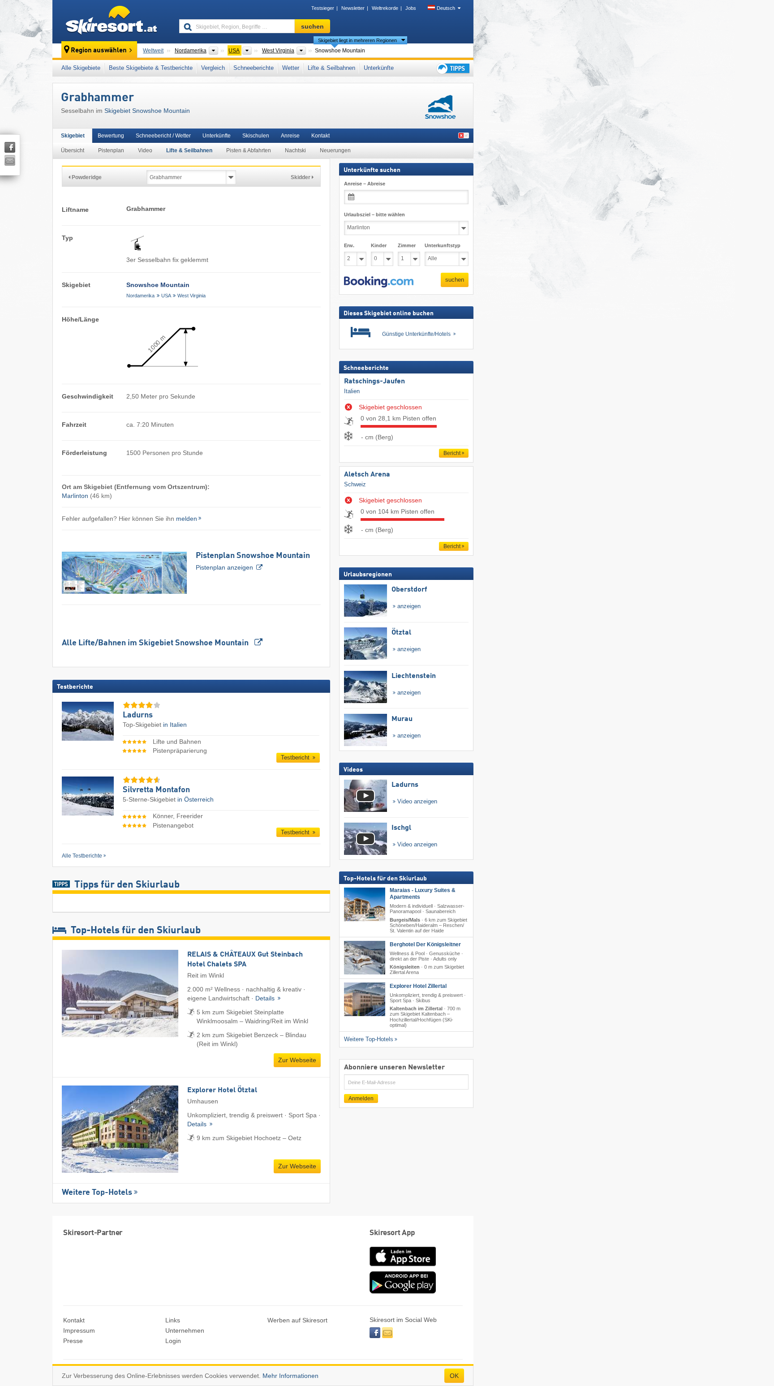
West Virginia (191, 295)
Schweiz (355, 484)
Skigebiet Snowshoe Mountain (147, 110)
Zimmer (407, 245)
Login (173, 1340)
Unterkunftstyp (442, 245)
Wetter (290, 67)
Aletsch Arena (367, 474)
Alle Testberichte (82, 856)
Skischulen (255, 136)
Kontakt (320, 136)
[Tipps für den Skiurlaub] (452, 68)
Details (265, 998)
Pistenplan (111, 150)
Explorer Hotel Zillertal (418, 986)
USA (166, 295)
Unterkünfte (379, 67)
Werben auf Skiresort (297, 1320)
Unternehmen (184, 1330)
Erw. (349, 245)
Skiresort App (392, 1233)
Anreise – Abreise (364, 183)
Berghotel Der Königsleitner (425, 944)
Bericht (451, 453)
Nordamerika (140, 295)
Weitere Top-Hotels (97, 1193)
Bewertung (111, 136)
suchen (454, 279)
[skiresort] (112, 21)
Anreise (290, 136)
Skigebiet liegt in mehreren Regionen (357, 40)
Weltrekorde (385, 8)
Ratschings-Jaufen (374, 381)
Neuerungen (335, 150)
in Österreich (195, 799)
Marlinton (75, 495)
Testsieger (322, 8)
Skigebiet (73, 136)
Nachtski (295, 150)
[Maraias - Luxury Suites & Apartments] (364, 904)
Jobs (410, 8)
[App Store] (403, 1266)
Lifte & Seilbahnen (331, 67)
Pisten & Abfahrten (248, 150)
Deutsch (446, 8)
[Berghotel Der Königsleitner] (364, 957)
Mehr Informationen (290, 1375)
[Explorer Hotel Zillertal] (364, 999)
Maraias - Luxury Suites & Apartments (423, 893)
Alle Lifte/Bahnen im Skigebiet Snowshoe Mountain (156, 643)
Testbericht (296, 757)
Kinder (379, 245)
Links (172, 1320)
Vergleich (213, 67)
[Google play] (403, 1291)
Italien (352, 391)
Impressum (79, 1330)
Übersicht (72, 150)
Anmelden (361, 1098)
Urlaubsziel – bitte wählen (374, 214)
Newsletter (353, 8)
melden (186, 518)
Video (145, 150)
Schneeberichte (253, 67)
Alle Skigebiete (80, 67)
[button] (378, 282)
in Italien (175, 724)
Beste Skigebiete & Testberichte (151, 67)
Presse (73, 1340)
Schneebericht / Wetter (163, 136)
